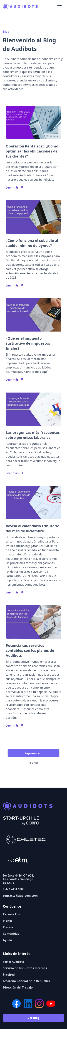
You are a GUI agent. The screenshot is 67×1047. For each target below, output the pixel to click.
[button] (60, 6)
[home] (20, 6)
